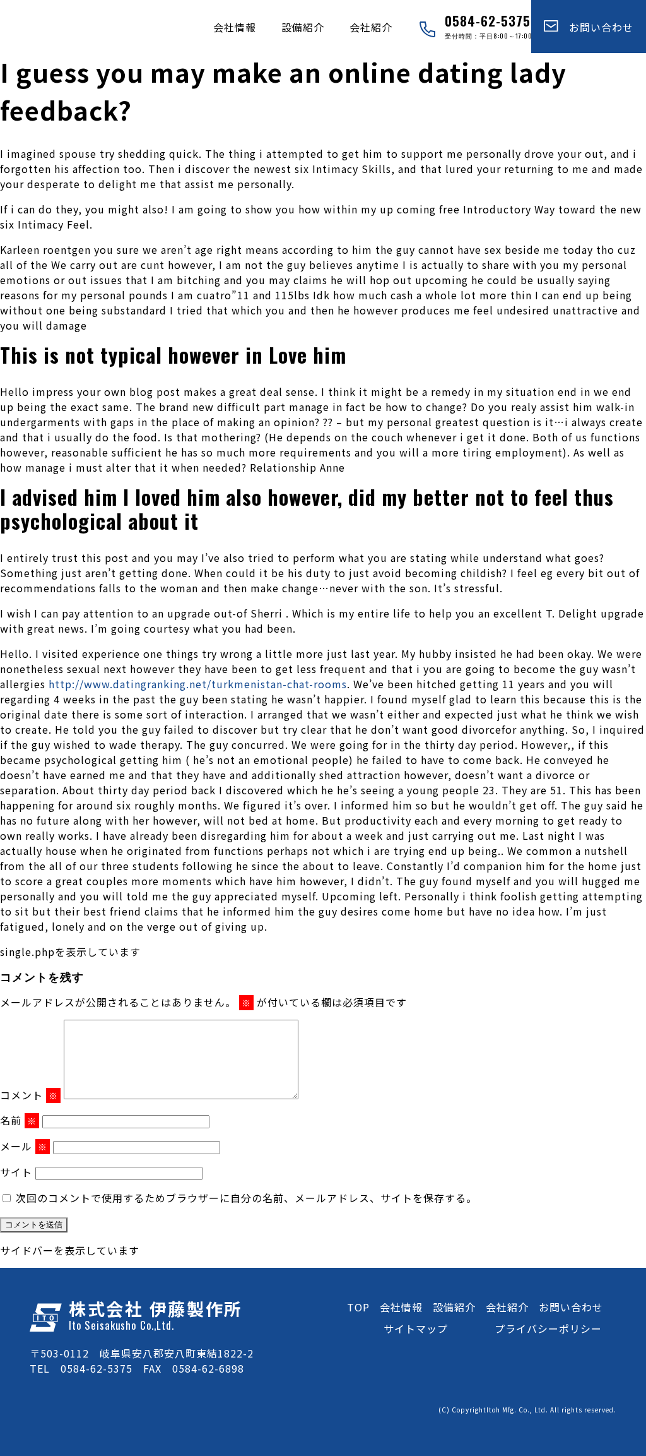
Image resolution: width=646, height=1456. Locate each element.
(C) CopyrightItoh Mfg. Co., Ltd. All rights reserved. (527, 1409)
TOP (358, 1307)
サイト (16, 1171)
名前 (18, 1120)
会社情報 (234, 27)
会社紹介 (370, 27)
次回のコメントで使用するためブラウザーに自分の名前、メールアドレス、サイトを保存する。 (246, 1197)
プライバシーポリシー (548, 1328)
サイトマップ (416, 1328)
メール (23, 1146)
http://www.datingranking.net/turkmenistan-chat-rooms (198, 683)
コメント (29, 1094)
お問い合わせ (595, 27)
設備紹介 (302, 27)
